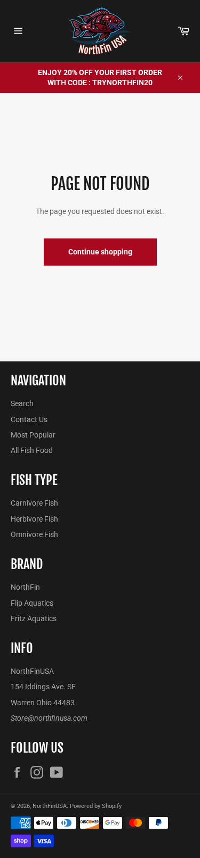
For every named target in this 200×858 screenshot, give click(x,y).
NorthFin (25, 587)
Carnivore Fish (34, 503)
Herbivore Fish (34, 519)
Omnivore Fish (34, 534)
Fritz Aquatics (34, 618)
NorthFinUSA (50, 806)
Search (22, 403)
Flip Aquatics (32, 603)
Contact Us (29, 419)
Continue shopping (100, 252)
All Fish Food (32, 450)
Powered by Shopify (96, 806)
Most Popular (33, 435)
